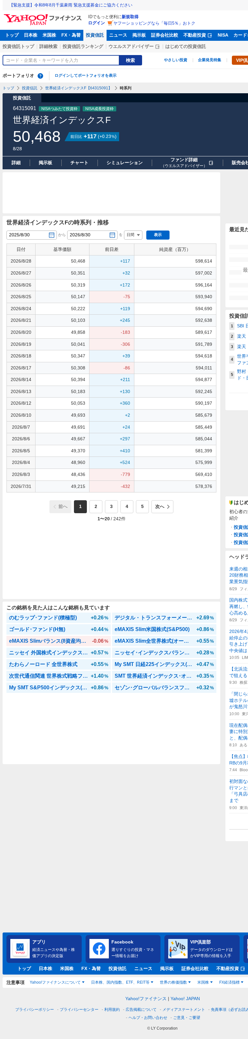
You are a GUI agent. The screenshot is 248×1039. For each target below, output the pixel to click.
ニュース (118, 35)
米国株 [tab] (203, 982)
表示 (158, 234)
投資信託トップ (18, 46)
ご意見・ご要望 (186, 1017)
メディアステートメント (183, 1009)
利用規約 (112, 1009)
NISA (223, 35)
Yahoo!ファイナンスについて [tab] (55, 982)
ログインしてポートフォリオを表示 (86, 75)
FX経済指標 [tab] (229, 982)
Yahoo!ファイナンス (146, 998)
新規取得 (130, 16)
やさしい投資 (175, 60)
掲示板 (139, 35)
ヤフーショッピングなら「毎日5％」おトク (154, 23)
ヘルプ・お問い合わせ (148, 1017)
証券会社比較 (164, 35)
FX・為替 (71, 35)
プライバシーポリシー (34, 1009)
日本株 (30, 35)
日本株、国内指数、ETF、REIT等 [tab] (120, 982)
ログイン (96, 22)
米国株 (49, 35)
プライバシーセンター (79, 1009)
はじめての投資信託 (185, 46)
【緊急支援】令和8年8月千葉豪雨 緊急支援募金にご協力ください (70, 5)
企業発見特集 (209, 60)
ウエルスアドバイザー (131, 46)
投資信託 (95, 35)
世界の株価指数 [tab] (173, 982)
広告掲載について (141, 1009)
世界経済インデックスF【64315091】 (78, 88)
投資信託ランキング (83, 46)
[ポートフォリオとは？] (40, 75)
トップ (12, 35)
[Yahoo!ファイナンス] (44, 15)
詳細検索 (48, 46)
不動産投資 (194, 35)
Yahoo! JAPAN (185, 998)
